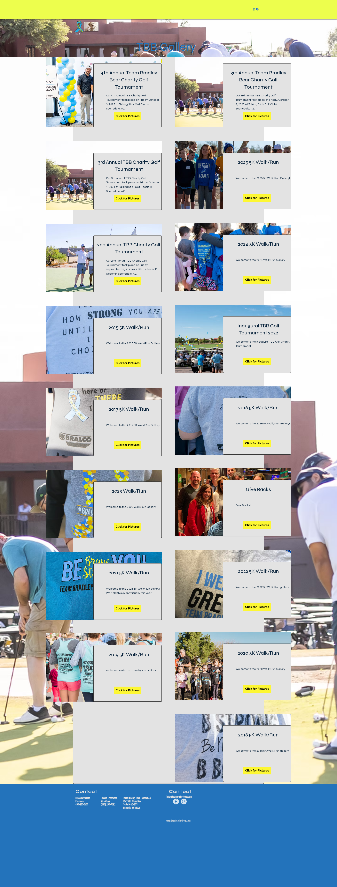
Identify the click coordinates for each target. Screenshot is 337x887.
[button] (256, 9)
